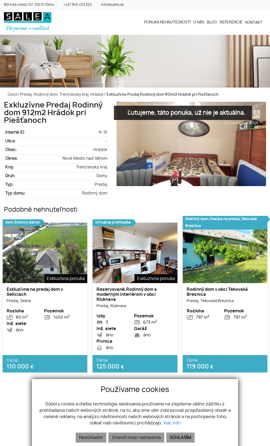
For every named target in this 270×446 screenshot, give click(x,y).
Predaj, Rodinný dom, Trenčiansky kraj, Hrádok (62, 94)
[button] (255, 23)
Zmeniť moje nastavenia (136, 437)
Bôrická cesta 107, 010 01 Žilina (29, 5)
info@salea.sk (112, 5)
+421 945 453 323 (77, 5)
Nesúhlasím (91, 437)
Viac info (172, 423)
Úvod (12, 94)
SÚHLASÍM (180, 437)
